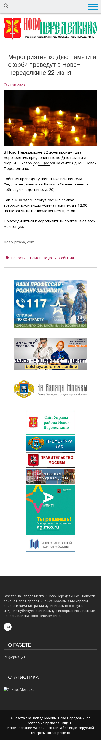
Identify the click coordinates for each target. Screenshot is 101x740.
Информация (14, 657)
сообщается (44, 162)
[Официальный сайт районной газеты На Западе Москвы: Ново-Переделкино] (50, 29)
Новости (18, 258)
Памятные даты (43, 258)
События (66, 258)
